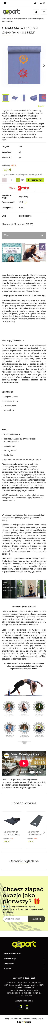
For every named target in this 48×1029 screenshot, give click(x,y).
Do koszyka (33, 180)
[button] (42, 3)
